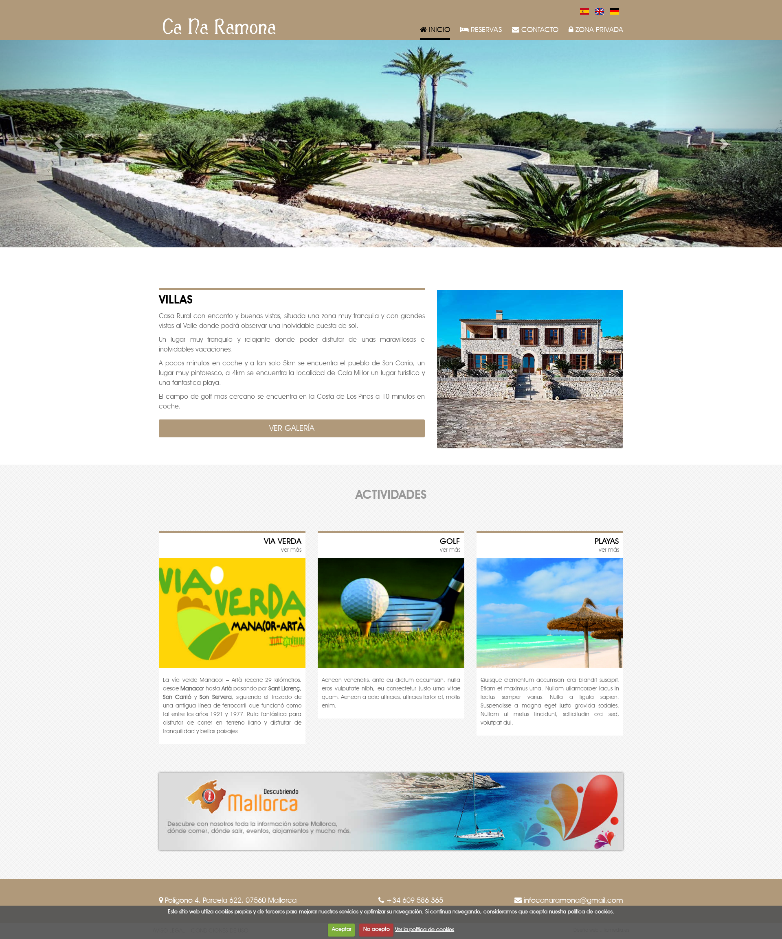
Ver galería (291, 428)
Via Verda (282, 541)
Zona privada (598, 30)
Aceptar (341, 929)
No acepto (376, 929)
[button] (58, 143)
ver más (291, 550)
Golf (450, 541)
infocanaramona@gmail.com (572, 900)
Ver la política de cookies (424, 929)
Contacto (538, 30)
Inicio (438, 30)
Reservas (485, 30)
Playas (607, 541)
